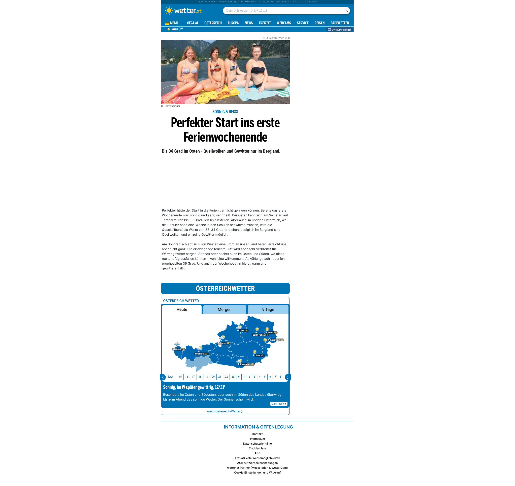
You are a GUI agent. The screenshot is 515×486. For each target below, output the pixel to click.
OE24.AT (192, 23)
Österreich (225, 2)
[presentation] (163, 377)
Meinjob (275, 2)
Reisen (285, 2)
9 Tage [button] (268, 309)
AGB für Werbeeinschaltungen (257, 463)
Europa (233, 23)
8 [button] (280, 376)
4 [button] (259, 376)
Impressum (257, 439)
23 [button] (233, 376)
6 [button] (270, 376)
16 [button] (186, 376)
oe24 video (211, 2)
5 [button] (265, 376)
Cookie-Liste (257, 448)
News (249, 23)
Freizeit (265, 23)
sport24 (238, 2)
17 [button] (193, 376)
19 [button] (206, 376)
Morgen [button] (225, 309)
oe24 (200, 2)
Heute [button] (181, 309)
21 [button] (219, 376)
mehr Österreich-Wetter (223, 411)
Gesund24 (263, 2)
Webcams (284, 23)
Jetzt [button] (170, 376)
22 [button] (226, 376)
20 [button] (213, 376)
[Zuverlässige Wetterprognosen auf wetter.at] (190, 10)
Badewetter (340, 23)
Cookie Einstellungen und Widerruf (257, 472)
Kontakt (257, 434)
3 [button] (254, 376)
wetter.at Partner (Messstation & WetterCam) (257, 468)
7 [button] (275, 376)
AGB (258, 453)
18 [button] (200, 376)
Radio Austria (309, 2)
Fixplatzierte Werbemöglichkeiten (257, 458)
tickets (295, 2)
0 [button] (239, 376)
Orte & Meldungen (341, 29)
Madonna (250, 2)
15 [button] (180, 376)
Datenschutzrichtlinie (257, 443)
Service (303, 23)
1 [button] (244, 376)
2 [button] (249, 376)
